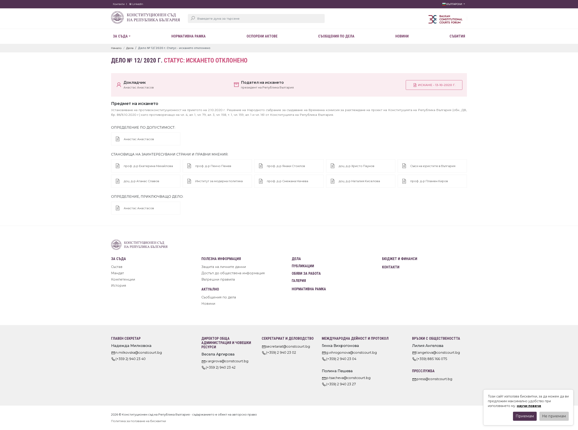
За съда (120, 36)
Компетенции (123, 279)
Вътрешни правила (218, 279)
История (118, 286)
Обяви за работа (306, 273)
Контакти (119, 4)
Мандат (117, 273)
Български (454, 4)
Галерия (299, 281)
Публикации (303, 266)
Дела (129, 48)
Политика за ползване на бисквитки (138, 421)
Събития (457, 36)
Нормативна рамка (188, 36)
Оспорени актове (262, 36)
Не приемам (554, 416)
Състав (116, 267)
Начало (116, 48)
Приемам (525, 416)
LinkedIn (137, 4)
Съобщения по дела (336, 36)
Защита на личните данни (223, 267)
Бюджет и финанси (399, 259)
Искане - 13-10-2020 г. (436, 85)
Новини (402, 36)
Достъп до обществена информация (233, 273)
